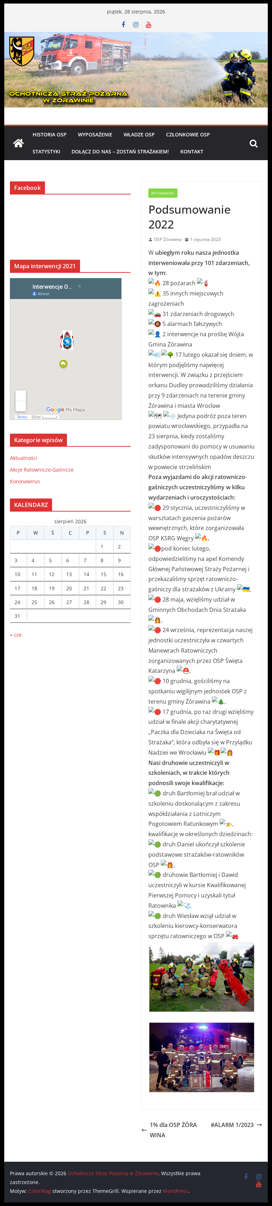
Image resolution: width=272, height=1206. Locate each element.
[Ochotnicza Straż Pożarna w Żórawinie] (136, 37)
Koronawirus (25, 481)
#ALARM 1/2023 (232, 1125)
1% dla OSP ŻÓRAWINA (173, 1130)
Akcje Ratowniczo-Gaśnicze (42, 469)
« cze (16, 634)
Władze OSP (139, 134)
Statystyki (46, 151)
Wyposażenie (95, 134)
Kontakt (191, 151)
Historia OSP (50, 134)
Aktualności (163, 193)
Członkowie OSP (188, 134)
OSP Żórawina (168, 239)
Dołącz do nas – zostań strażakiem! (120, 151)
